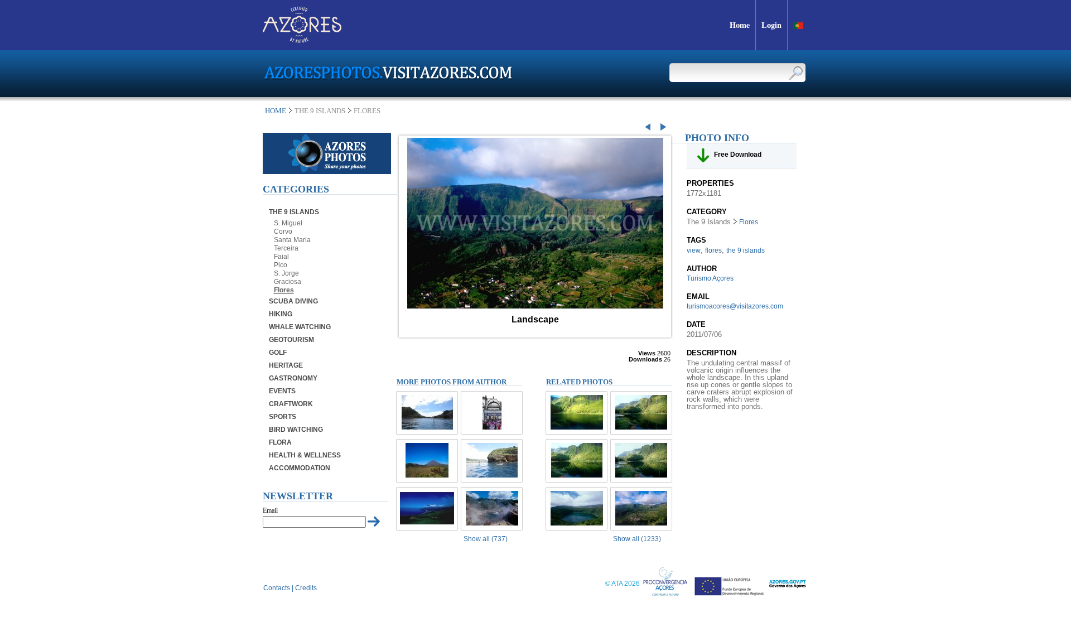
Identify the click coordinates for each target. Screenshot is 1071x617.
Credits (306, 588)
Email (270, 510)
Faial (281, 256)
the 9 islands (745, 250)
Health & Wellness (305, 455)
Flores (284, 290)
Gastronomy (293, 378)
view (694, 250)
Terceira (286, 248)
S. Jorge (286, 273)
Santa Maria (292, 240)
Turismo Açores (710, 278)
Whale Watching (300, 327)
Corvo (283, 231)
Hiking (280, 314)
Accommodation (299, 468)
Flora (280, 442)
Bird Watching (296, 429)
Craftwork (291, 404)
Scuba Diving (293, 301)
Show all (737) (486, 539)
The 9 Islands (294, 212)
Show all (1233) (637, 539)
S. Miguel (288, 223)
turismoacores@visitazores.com (735, 306)
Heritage (286, 365)
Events (282, 391)
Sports (282, 417)
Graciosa (287, 281)
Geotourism (291, 340)
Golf (278, 352)
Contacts (276, 588)
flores (713, 250)
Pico (280, 265)
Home (275, 111)
